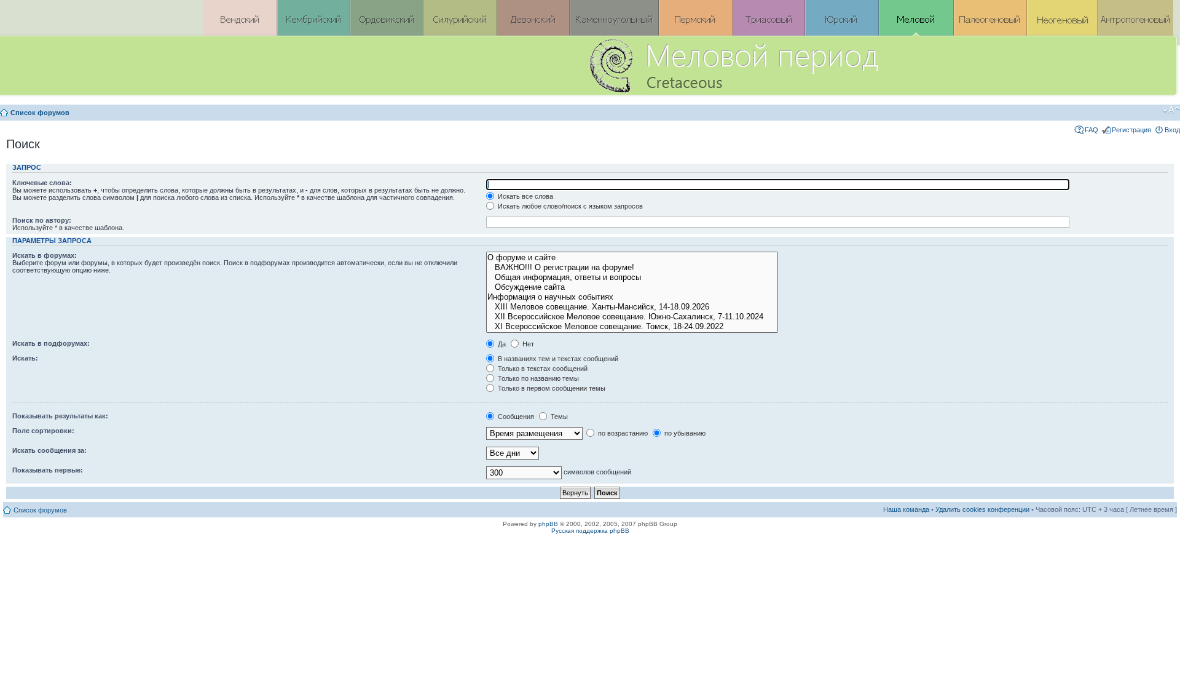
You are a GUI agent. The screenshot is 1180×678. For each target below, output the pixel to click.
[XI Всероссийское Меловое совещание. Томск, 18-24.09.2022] (632, 327)
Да (501, 344)
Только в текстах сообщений (542, 368)
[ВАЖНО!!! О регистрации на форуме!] (632, 268)
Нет (527, 344)
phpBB (548, 523)
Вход (1172, 130)
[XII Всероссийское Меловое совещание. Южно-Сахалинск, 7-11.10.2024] (632, 317)
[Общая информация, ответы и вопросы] (632, 277)
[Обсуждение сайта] (632, 287)
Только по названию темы (537, 378)
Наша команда (906, 509)
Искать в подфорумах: (51, 343)
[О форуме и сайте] (632, 258)
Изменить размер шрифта (1171, 110)
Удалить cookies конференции (982, 509)
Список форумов (39, 112)
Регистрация (1131, 130)
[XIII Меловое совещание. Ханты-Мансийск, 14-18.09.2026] (632, 307)
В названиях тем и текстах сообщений (557, 358)
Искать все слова (524, 196)
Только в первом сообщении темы (550, 388)
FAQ (1091, 130)
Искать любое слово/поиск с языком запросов (569, 206)
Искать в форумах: (44, 255)
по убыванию (684, 433)
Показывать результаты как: (60, 416)
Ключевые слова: (42, 182)
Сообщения (515, 416)
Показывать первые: (47, 470)
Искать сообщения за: (49, 450)
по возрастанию (622, 433)
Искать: (25, 358)
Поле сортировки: (43, 430)
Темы (558, 416)
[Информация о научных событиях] (632, 297)
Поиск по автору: (41, 220)
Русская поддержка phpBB (590, 530)
